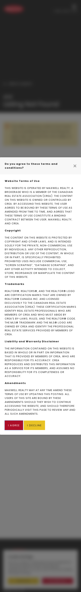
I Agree (14, 425)
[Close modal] (75, 166)
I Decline (34, 425)
